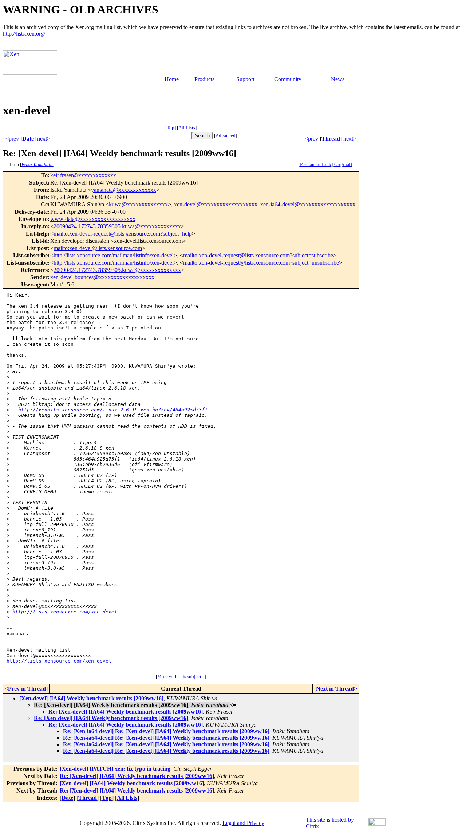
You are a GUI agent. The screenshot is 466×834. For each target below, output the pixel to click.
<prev (12, 138)
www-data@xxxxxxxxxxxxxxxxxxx (92, 219)
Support (245, 79)
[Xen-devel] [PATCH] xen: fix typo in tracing (115, 769)
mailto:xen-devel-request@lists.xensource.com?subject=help (123, 233)
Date (28, 138)
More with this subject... (181, 676)
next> (43, 138)
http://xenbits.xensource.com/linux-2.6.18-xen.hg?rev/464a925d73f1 (113, 409)
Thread (330, 138)
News (337, 79)
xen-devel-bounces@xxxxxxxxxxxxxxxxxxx (102, 277)
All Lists (186, 127)
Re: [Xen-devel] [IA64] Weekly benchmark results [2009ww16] (125, 711)
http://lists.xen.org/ (24, 34)
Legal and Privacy (243, 823)
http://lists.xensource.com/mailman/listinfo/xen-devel (114, 255)
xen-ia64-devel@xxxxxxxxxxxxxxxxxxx (307, 204)
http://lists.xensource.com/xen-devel (64, 611)
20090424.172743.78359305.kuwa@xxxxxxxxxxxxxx (117, 226)
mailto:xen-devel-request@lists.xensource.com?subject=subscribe (258, 255)
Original (342, 164)
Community (287, 79)
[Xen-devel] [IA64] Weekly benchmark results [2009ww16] (91, 698)
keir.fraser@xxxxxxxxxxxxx (83, 175)
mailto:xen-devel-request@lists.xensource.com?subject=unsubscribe (261, 263)
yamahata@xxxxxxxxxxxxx (123, 190)
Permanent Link (315, 164)
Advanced (226, 135)
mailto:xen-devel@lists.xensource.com (98, 248)
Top (170, 127)
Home (172, 79)
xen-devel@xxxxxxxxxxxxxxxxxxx (215, 204)
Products (204, 79)
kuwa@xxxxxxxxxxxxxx (138, 204)
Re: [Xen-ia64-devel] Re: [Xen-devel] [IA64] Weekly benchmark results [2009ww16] (166, 731)
